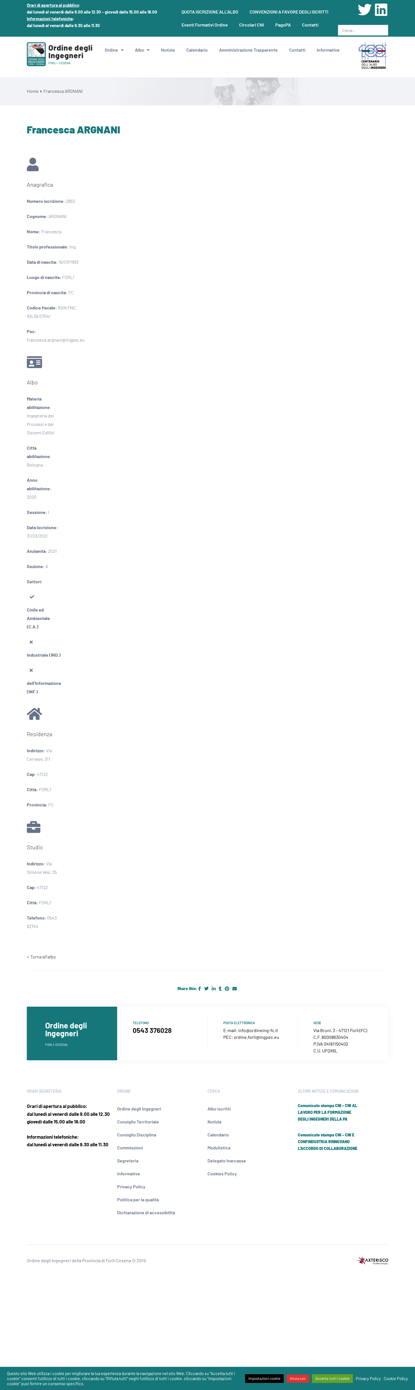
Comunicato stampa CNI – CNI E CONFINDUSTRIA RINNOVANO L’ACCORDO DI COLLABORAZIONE (327, 1141)
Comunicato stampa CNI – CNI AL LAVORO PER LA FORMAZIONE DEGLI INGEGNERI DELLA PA (327, 1112)
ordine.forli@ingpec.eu (256, 1037)
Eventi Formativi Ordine (205, 24)
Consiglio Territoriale (138, 1121)
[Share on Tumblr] (220, 988)
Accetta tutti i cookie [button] (332, 1378)
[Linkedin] (381, 10)
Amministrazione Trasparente (248, 49)
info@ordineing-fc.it (258, 1030)
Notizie (168, 49)
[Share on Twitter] (206, 988)
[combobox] (363, 30)
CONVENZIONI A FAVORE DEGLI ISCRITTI (289, 11)
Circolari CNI (251, 24)
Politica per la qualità (138, 1199)
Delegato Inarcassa (226, 1160)
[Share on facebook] (200, 988)
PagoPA (283, 24)
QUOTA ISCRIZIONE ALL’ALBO (210, 11)
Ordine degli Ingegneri (139, 1108)
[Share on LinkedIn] (214, 988)
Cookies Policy (222, 1173)
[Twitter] (365, 10)
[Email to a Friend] (234, 988)
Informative (328, 49)
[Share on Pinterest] (227, 988)
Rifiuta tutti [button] (298, 1378)
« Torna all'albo (41, 956)
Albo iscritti (219, 1108)
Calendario (197, 49)
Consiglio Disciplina (136, 1134)
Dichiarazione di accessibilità (146, 1212)
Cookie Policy (396, 1378)
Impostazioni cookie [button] (264, 1378)
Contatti (310, 24)
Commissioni (130, 1147)
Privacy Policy (131, 1186)
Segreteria (127, 1160)
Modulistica (218, 1147)
